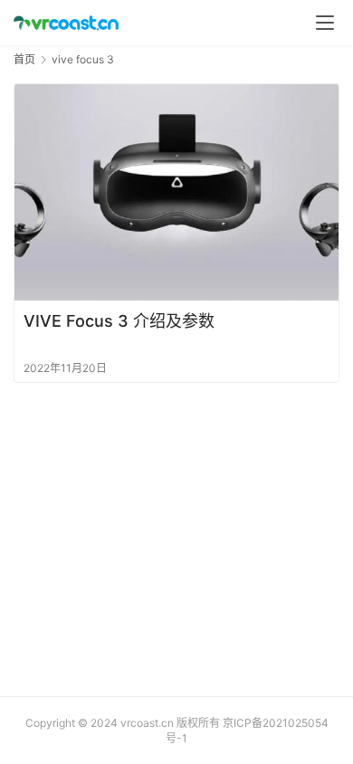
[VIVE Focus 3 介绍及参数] (176, 192)
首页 (24, 59)
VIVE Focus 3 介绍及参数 (119, 320)
